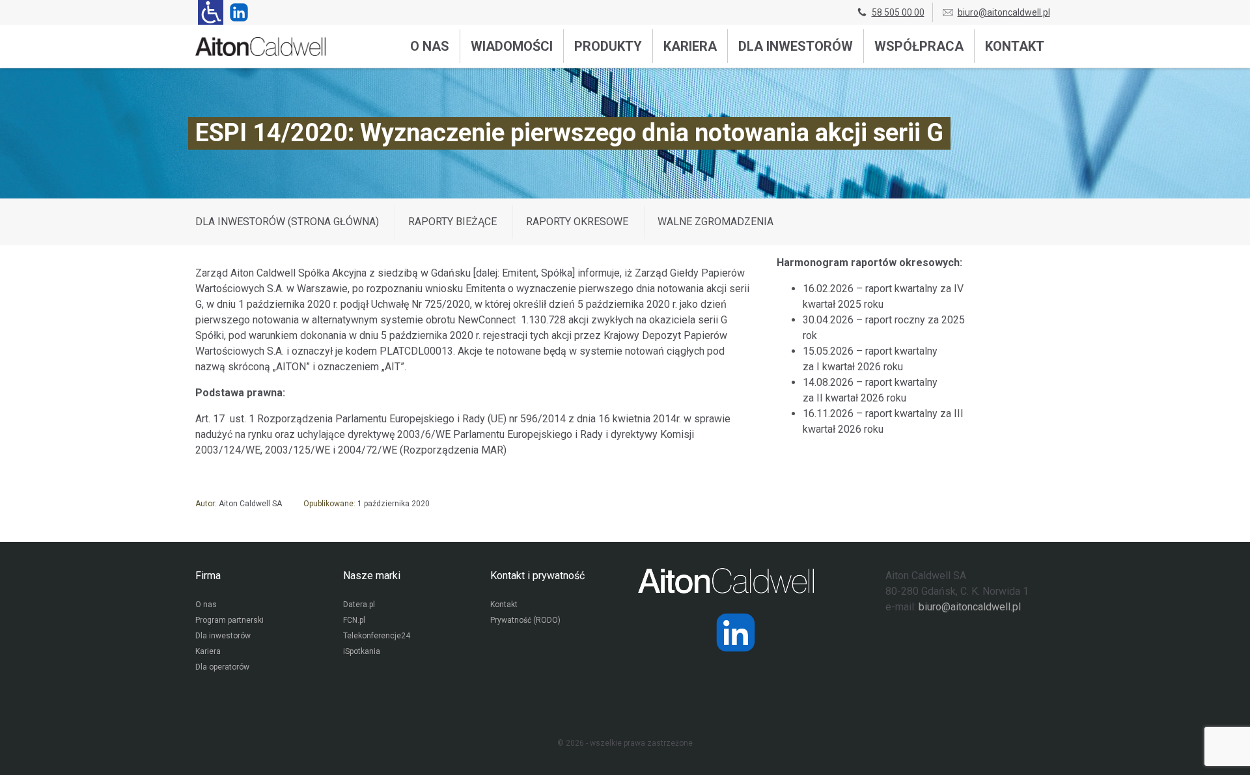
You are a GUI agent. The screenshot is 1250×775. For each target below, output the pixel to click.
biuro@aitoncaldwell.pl (1004, 12)
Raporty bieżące (452, 221)
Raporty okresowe (577, 221)
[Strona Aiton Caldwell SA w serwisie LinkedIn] (236, 12)
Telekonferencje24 (376, 635)
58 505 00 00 (898, 12)
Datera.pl (359, 604)
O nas (429, 46)
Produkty (608, 46)
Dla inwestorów (795, 46)
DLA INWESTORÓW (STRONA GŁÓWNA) (287, 221)
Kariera (690, 46)
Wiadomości (512, 46)
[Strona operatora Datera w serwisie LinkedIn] (736, 632)
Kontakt (1014, 46)
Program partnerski (229, 620)
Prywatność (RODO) (525, 620)
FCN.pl (354, 620)
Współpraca (919, 46)
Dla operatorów (222, 667)
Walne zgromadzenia (715, 221)
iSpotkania (361, 651)
